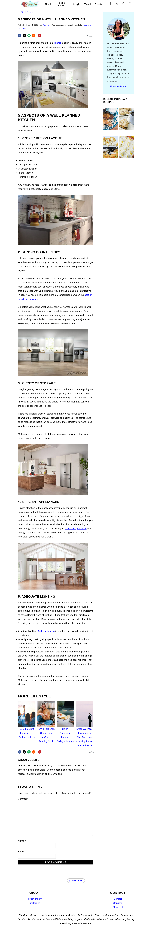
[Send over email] (29, 35)
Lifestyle (75, 4)
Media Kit (118, 907)
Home (20, 12)
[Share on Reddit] (33, 35)
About (48, 4)
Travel (87, 4)
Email (22, 851)
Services (117, 903)
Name (22, 841)
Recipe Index (61, 4)
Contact (118, 899)
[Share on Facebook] (19, 35)
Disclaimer (34, 903)
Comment (24, 799)
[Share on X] (24, 35)
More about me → (118, 86)
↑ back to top (76, 880)
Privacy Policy (34, 899)
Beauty (98, 4)
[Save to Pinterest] (39, 35)
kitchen (58, 43)
